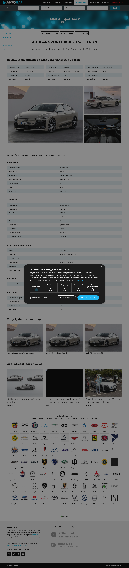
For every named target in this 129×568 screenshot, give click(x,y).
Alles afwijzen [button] (66, 298)
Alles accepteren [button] (88, 298)
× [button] (101, 267)
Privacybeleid (78, 280)
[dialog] (64, 284)
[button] (38, 298)
